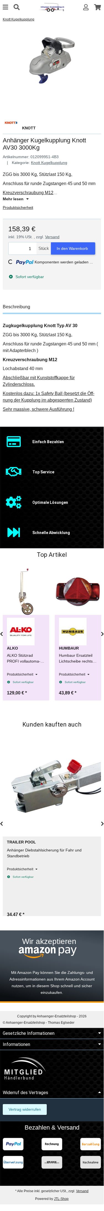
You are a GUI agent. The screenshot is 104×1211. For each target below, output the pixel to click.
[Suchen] (17, 7)
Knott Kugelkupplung (49, 162)
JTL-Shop (61, 1199)
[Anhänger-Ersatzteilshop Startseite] (51, 7)
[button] (86, 7)
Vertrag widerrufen (25, 1109)
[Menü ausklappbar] (5, 7)
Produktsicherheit (18, 207)
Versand (52, 237)
